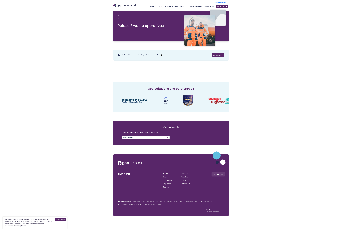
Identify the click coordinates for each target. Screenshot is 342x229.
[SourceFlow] (213, 211)
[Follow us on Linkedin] (214, 174)
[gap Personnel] (124, 5)
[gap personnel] (132, 163)
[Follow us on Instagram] (221, 174)
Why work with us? (171, 7)
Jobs (158, 7)
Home (152, 7)
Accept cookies (60, 219)
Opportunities (209, 7)
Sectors (182, 7)
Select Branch (128, 138)
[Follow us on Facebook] (218, 174)
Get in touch (221, 6)
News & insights (196, 7)
